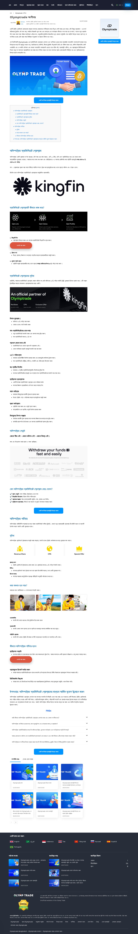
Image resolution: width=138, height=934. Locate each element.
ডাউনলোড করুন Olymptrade (19, 925)
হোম (10, 5)
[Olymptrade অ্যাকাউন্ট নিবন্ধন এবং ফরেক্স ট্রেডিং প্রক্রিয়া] (72, 800)
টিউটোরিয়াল (90, 5)
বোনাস (15, 5)
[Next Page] (15, 822)
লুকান (37, 108)
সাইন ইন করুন (49, 922)
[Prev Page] (11, 822)
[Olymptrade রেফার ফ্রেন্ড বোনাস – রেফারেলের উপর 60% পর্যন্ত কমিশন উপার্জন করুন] (14, 862)
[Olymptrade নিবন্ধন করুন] (47, 772)
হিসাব (66, 922)
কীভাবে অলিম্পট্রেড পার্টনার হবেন (25, 136)
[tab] (48, 718)
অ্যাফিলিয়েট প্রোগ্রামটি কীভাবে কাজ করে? (27, 114)
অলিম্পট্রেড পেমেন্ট (21, 120)
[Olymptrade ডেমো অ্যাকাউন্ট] (47, 800)
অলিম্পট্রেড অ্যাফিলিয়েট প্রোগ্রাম (23, 111)
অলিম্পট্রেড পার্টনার (19, 126)
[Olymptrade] (109, 36)
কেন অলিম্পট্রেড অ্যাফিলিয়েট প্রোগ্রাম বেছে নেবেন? (30, 123)
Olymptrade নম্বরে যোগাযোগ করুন (52, 931)
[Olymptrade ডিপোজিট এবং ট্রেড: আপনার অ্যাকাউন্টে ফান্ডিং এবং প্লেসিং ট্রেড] (54, 862)
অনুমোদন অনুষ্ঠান (40, 922)
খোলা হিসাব (90, 922)
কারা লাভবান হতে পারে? (23, 133)
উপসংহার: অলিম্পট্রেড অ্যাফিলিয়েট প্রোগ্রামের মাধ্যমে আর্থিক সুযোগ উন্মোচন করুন (36, 139)
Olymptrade (15, 922)
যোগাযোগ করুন (81, 922)
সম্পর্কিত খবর (15, 759)
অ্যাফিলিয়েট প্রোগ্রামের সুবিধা (24, 117)
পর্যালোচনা (59, 5)
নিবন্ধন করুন (59, 922)
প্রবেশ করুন (40, 5)
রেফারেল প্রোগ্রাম (116, 922)
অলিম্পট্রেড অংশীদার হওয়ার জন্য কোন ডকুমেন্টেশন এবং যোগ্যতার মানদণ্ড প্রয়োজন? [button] (35, 724)
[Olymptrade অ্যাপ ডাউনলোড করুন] (54, 873)
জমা (47, 5)
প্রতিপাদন (81, 5)
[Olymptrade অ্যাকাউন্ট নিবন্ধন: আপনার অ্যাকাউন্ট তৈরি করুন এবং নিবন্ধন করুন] (72, 772)
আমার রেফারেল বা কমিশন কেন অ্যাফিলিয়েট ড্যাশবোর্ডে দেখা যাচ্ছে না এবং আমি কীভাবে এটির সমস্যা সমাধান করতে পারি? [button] (43, 736)
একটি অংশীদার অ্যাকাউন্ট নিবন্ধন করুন (109, 41)
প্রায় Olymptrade (27, 922)
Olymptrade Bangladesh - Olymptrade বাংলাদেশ (25, 931)
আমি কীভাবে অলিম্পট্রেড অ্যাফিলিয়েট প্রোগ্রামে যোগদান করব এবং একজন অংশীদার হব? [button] (35, 718)
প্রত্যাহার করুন (31, 5)
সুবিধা (18, 129)
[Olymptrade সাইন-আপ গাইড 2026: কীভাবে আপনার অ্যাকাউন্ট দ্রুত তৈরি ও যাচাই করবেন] (54, 883)
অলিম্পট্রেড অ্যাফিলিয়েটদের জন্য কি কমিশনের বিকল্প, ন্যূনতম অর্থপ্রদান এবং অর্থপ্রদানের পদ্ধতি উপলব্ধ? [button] (40, 730)
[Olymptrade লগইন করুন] (14, 873)
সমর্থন (52, 5)
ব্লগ (97, 5)
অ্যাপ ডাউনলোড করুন (70, 5)
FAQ (97, 922)
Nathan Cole (23, 23)
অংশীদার (73, 922)
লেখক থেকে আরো (28, 759)
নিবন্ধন (22, 5)
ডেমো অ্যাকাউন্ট (105, 922)
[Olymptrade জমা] (22, 772)
